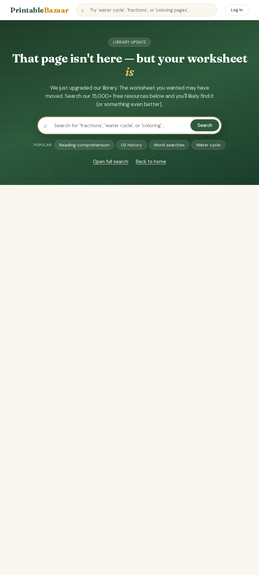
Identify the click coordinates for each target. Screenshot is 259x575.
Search (204, 125)
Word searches (169, 145)
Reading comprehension (84, 145)
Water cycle (208, 145)
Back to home (151, 161)
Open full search (110, 161)
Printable (39, 10)
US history (131, 145)
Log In (237, 10)
